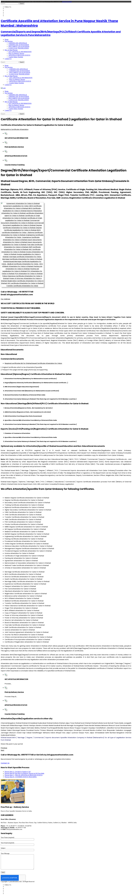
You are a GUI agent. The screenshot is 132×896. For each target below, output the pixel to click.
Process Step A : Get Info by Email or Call (17, 771)
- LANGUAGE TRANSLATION (19, 74)
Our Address (5, 299)
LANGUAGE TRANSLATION (19, 48)
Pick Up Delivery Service (16, 53)
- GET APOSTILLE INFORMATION (20, 78)
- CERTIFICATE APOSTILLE (18, 69)
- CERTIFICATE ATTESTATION (19, 71)
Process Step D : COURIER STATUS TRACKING (21, 777)
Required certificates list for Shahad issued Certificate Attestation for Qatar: (33, 363)
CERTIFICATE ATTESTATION (19, 45)
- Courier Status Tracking (16, 83)
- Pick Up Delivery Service (17, 79)
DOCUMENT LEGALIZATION (19, 46)
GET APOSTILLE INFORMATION (20, 52)
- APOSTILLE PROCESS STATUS (20, 81)
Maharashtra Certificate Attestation (14, 129)
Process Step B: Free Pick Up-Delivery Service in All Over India (24, 773)
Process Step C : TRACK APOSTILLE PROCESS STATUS (23, 775)
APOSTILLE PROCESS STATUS (19, 55)
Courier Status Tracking (16, 57)
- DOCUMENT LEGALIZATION (19, 72)
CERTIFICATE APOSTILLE (18, 43)
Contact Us (5, 763)
